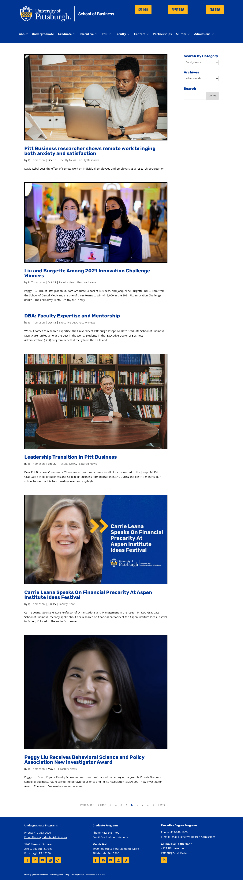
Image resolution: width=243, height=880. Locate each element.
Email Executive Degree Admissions (192, 837)
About (23, 34)
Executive (87, 34)
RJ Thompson (36, 160)
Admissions (202, 34)
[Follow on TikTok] (58, 860)
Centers (139, 34)
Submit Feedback (40, 874)
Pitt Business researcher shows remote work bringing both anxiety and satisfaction (89, 151)
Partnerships (162, 34)
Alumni (181, 34)
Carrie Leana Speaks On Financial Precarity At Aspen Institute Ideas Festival (88, 594)
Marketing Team (56, 874)
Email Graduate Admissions (110, 837)
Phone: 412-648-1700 (106, 832)
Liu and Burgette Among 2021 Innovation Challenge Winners (87, 273)
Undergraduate (43, 34)
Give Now (215, 9)
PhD (104, 34)
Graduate (65, 34)
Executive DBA (68, 322)
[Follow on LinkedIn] (35, 860)
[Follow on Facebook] (27, 860)
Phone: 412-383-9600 (37, 832)
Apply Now (178, 9)
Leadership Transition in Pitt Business (70, 457)
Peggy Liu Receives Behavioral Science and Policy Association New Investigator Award (84, 759)
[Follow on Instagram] (50, 860)
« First (102, 805)
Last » (162, 805)
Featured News (86, 282)
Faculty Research (88, 160)
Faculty (120, 34)
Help (67, 874)
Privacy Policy (78, 874)
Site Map (28, 874)
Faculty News (67, 160)
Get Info (143, 9)
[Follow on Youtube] (42, 860)
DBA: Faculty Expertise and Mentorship (72, 316)
